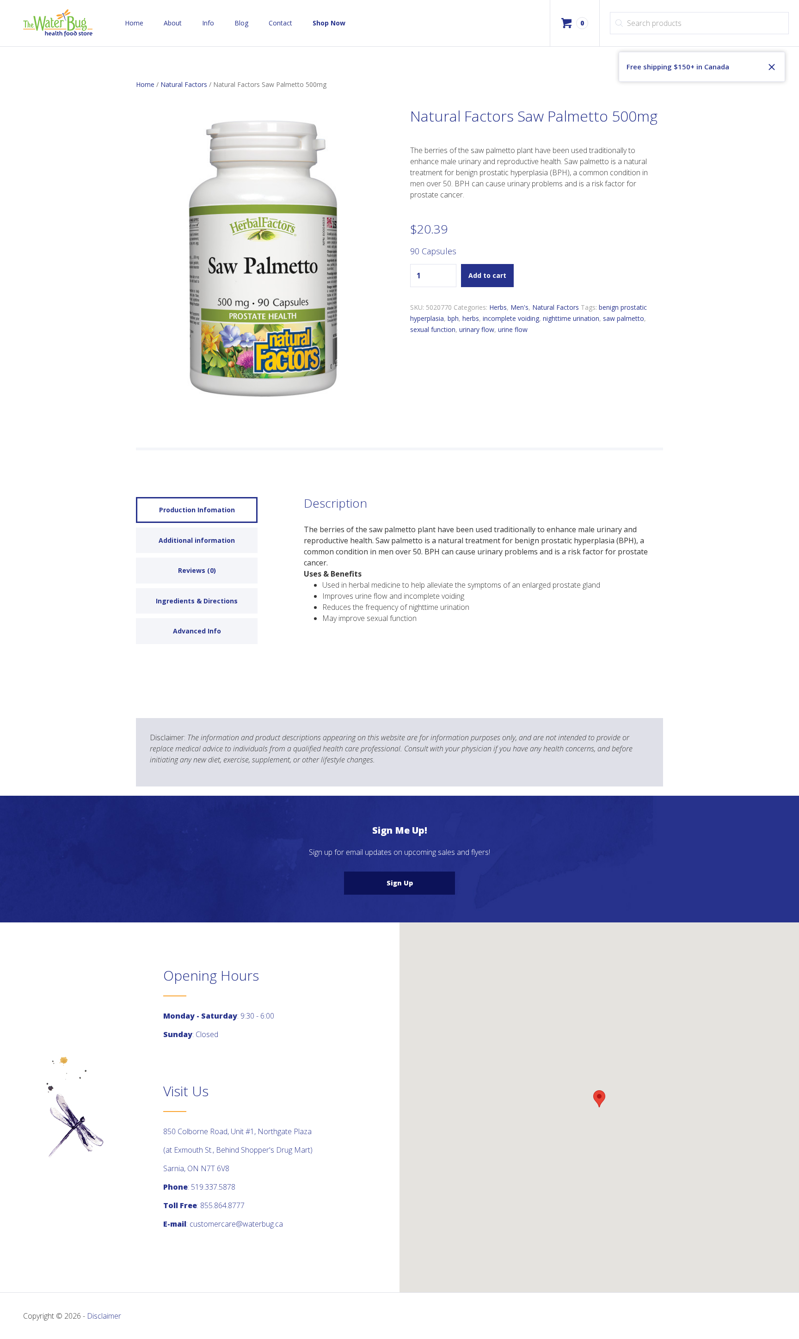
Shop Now (329, 22)
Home (134, 22)
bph (453, 318)
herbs (470, 318)
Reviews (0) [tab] (197, 570)
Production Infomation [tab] (197, 509)
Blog (241, 22)
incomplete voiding (511, 318)
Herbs (498, 307)
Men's (519, 307)
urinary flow (476, 329)
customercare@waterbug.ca (236, 1224)
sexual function (432, 329)
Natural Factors (183, 84)
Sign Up (400, 882)
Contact (280, 22)
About (173, 22)
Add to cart (487, 275)
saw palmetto (623, 318)
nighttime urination (571, 318)
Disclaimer (104, 1316)
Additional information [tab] (197, 540)
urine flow (513, 329)
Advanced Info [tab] (197, 631)
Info (208, 22)
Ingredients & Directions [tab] (197, 600)
